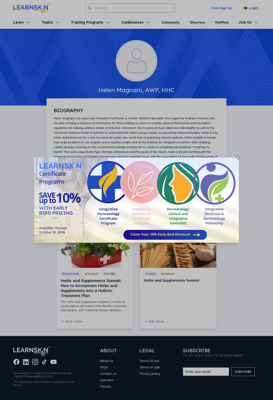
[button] (136, 200)
